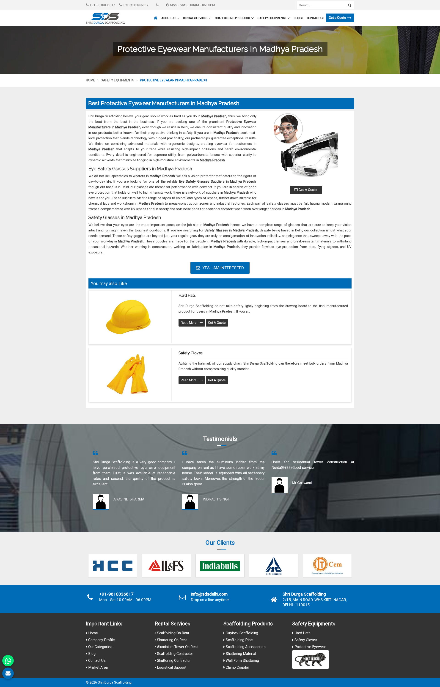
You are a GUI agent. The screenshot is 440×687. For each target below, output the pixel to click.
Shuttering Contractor (173, 660)
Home (90, 80)
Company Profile (101, 640)
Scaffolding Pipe (239, 640)
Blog (91, 653)
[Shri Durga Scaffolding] (105, 18)
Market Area (97, 667)
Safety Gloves (191, 353)
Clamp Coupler (237, 667)
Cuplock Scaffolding (241, 633)
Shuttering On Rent (171, 640)
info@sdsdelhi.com (209, 594)
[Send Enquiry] (8, 673)
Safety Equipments (272, 18)
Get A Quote (307, 190)
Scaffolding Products (232, 18)
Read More (189, 322)
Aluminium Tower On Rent (177, 647)
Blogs (298, 18)
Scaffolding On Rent (172, 633)
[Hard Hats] (128, 317)
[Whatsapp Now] (8, 660)
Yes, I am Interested (222, 267)
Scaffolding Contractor (174, 653)
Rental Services (195, 18)
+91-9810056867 (135, 5)
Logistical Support (171, 667)
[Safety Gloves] (128, 374)
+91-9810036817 (102, 5)
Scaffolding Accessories (245, 647)
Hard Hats (187, 295)
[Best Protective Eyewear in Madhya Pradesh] (306, 147)
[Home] (155, 16)
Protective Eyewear (310, 647)
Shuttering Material (240, 653)
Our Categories (99, 647)
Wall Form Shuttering (242, 660)
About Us (168, 18)
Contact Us (315, 18)
